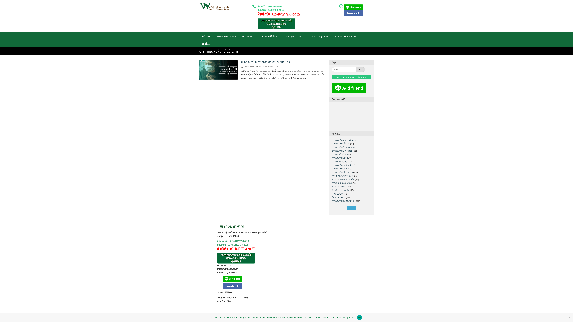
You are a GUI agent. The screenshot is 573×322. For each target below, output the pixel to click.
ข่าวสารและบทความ (268, 66)
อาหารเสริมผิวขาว (340, 154)
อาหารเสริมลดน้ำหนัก (342, 165)
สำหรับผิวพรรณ (339, 186)
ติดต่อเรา (206, 43)
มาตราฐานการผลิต (293, 36)
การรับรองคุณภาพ (319, 36)
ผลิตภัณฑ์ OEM (268, 36)
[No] (569, 317)
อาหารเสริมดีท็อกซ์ (340, 144)
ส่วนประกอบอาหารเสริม (343, 179)
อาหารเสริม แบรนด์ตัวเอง (344, 201)
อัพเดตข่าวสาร (338, 197)
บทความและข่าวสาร (345, 36)
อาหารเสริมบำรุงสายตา (343, 151)
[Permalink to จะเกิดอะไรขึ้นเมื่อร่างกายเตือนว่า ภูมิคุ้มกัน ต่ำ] (218, 69)
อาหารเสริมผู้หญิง (340, 161)
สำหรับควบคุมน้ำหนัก (342, 183)
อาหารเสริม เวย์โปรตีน (342, 140)
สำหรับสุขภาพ (338, 194)
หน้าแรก (206, 36)
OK (359, 317)
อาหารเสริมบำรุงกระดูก (343, 147)
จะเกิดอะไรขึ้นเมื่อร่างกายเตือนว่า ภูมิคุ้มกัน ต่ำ (265, 61)
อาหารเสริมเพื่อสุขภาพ (342, 172)
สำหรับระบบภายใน (340, 190)
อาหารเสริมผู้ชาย (340, 158)
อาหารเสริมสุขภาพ (340, 169)
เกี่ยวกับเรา (248, 36)
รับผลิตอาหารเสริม (226, 36)
